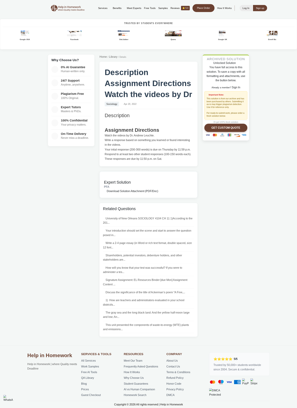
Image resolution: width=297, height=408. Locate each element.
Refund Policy (175, 377)
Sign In (236, 87)
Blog (84, 383)
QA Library (87, 377)
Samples (163, 8)
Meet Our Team (133, 360)
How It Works (224, 8)
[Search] (90, 8)
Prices (85, 389)
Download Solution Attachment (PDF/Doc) (132, 191)
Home (103, 56)
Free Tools (150, 8)
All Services (88, 360)
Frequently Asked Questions (141, 366)
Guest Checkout (91, 395)
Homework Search (135, 395)
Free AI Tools (89, 372)
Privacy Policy (175, 389)
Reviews (179, 8)
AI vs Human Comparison (139, 389)
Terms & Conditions (178, 372)
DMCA (170, 395)
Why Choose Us (134, 377)
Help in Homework (49, 355)
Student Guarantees (136, 383)
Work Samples (90, 366)
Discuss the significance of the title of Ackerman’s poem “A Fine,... (145, 292)
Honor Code (173, 383)
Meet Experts (134, 8)
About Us (172, 360)
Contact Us (173, 366)
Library (113, 56)
